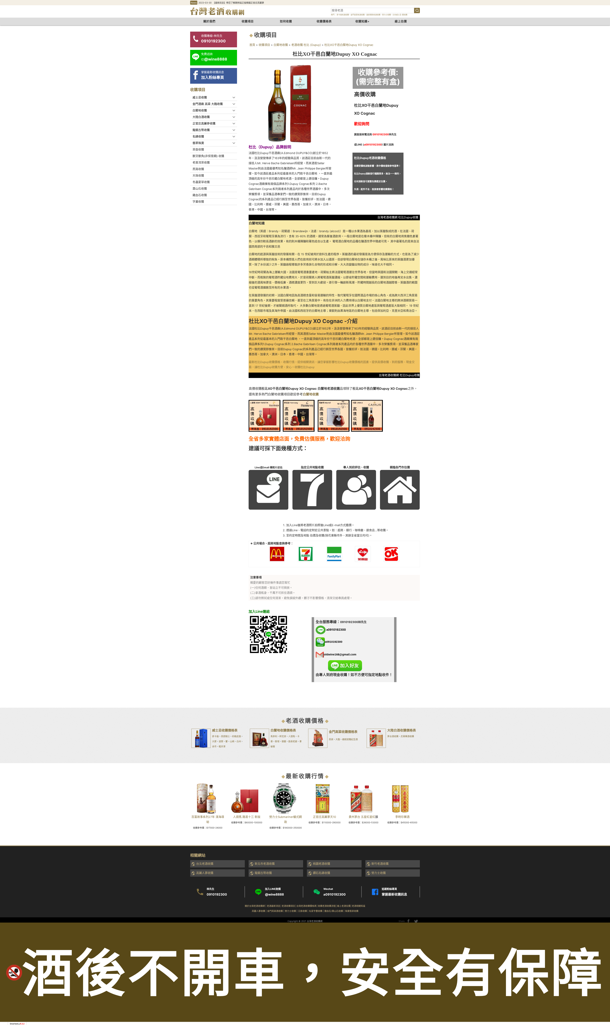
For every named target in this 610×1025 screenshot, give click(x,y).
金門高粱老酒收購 (358, 15)
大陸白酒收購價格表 (401, 730)
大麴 (338, 739)
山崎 (232, 741)
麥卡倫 (215, 736)
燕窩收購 (198, 169)
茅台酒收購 (392, 736)
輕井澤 (222, 746)
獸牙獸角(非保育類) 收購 (208, 156)
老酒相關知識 (358, 905)
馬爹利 (274, 736)
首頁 (252, 45)
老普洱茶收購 (201, 162)
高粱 (331, 739)
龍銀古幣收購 (263, 873)
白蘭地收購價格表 (283, 730)
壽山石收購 (200, 188)
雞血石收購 (200, 195)
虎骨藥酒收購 (407, 736)
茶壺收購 (198, 149)
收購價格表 (324, 21)
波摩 (221, 741)
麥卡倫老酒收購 (342, 15)
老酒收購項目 (288, 905)
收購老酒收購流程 (327, 905)
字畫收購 (198, 201)
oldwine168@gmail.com (340, 654)
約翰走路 (236, 736)
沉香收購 (302, 911)
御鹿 (284, 741)
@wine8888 (274, 894)
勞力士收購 (386, 15)
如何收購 (286, 21)
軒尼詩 (282, 736)
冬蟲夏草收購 (201, 182)
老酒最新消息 (273, 905)
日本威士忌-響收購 (400, 15)
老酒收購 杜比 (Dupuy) (306, 45)
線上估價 (401, 21)
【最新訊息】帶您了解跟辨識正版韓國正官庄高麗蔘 (238, 2)
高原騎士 (225, 736)
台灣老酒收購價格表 (306, 905)
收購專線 (602, 958)
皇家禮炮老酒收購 (373, 15)
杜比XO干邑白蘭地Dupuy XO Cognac (348, 45)
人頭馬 (291, 736)
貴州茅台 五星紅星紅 (362, 817)
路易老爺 (292, 741)
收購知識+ (362, 21)
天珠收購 (198, 175)
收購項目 (248, 21)
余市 (214, 746)
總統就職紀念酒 (350, 739)
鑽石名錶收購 (321, 873)
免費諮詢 (602, 975)
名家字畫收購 (315, 911)
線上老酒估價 (343, 905)
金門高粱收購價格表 (343, 732)
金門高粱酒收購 (275, 911)
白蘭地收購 (281, 45)
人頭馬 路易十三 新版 (246, 817)
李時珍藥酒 (402, 817)
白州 (239, 741)
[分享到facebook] (408, 921)
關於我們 (209, 21)
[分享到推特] (416, 921)
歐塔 (277, 741)
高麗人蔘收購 (204, 873)
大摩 (214, 741)
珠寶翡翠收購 (351, 911)
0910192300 (217, 894)
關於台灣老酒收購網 (255, 905)
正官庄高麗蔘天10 (324, 817)
